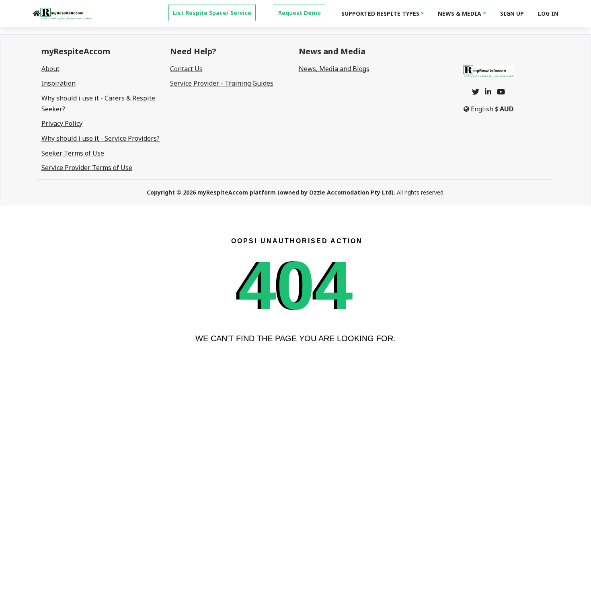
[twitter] (475, 91)
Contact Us (186, 68)
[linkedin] (488, 91)
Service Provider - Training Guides (221, 83)
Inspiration (58, 83)
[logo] (66, 13)
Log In (548, 13)
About (50, 68)
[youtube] (501, 91)
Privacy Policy (61, 123)
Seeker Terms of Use (72, 153)
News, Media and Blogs (334, 68)
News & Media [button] (459, 13)
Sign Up (512, 13)
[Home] (36, 13)
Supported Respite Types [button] (380, 13)
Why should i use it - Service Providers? (100, 138)
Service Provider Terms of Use (86, 167)
